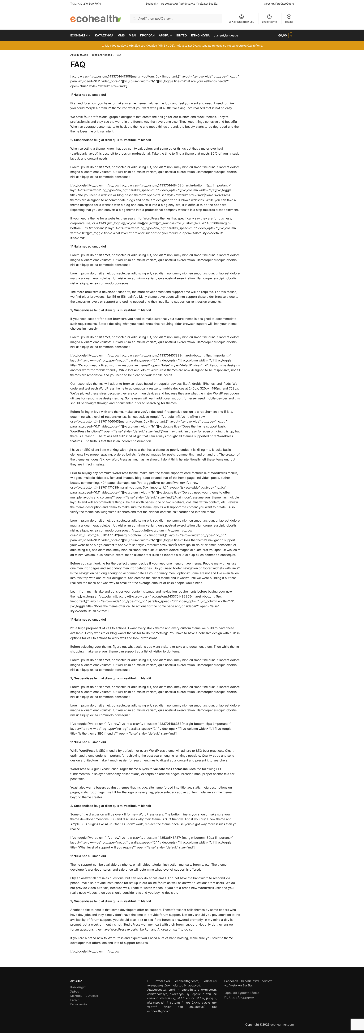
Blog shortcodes (102, 54)
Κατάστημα (78, 987)
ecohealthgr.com (282, 1024)
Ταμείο (289, 21)
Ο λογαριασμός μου (241, 21)
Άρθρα (74, 991)
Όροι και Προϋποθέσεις (279, 3)
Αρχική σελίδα (79, 54)
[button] (286, 35)
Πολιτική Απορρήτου (239, 997)
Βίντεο (74, 1000)
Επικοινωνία (269, 21)
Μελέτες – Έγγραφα (84, 996)
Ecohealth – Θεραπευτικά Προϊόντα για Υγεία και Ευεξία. (182, 3)
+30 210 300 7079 (89, 3)
